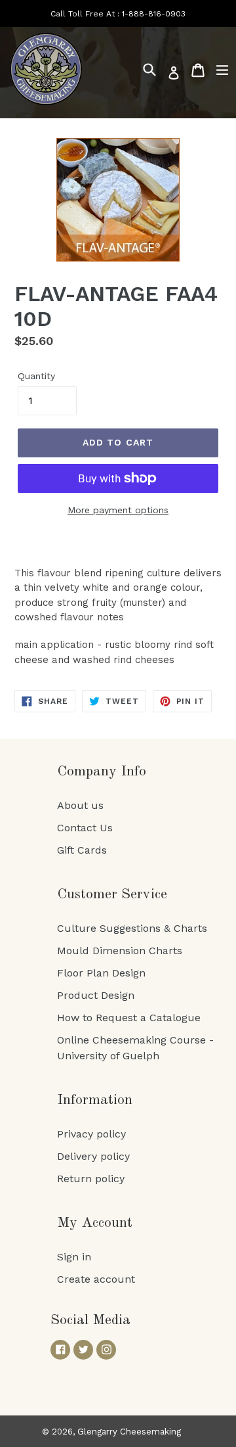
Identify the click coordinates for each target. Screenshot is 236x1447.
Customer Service (112, 894)
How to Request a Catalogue (129, 1017)
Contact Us (85, 827)
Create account (96, 1279)
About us (80, 805)
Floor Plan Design (101, 973)
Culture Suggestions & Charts (132, 928)
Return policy (91, 1178)
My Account (94, 1222)
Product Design (95, 995)
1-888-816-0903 (154, 13)
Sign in (74, 1257)
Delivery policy (93, 1156)
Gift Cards (82, 850)
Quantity (36, 376)
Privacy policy (91, 1134)
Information (94, 1100)
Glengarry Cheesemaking (129, 1431)
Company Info (101, 771)
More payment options (118, 510)
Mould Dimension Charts (119, 950)
